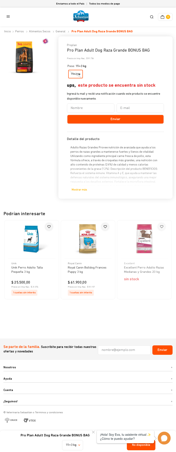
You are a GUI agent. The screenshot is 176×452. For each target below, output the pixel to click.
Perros (19, 31)
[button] (152, 17)
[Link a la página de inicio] (7, 31)
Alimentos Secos (39, 31)
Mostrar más (79, 189)
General (60, 31)
